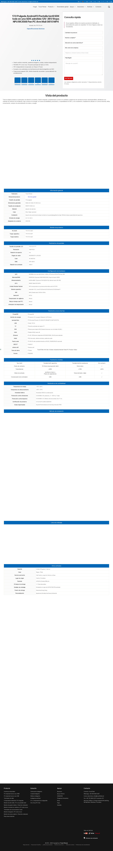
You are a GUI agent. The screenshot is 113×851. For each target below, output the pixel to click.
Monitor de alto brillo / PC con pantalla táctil (15, 802)
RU (111, 1)
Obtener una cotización (92, 838)
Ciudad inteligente (35, 793)
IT (103, 1)
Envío (58, 800)
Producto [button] (51, 7)
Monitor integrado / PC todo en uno (13, 812)
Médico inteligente (35, 796)
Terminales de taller (9, 798)
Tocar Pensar (42, 7)
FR (91, 1)
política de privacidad (47, 844)
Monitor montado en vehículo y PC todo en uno (16, 807)
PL (95, 1)
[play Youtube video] (56, 391)
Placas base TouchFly (36, 844)
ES (83, 1)
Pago (58, 802)
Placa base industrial (9, 816)
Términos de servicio (59, 844)
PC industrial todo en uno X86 (11, 796)
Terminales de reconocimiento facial (13, 809)
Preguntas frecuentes (62, 798)
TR (107, 1)
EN (78, 1)
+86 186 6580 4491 (12, 1)
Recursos (59, 791)
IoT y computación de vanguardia (38, 800)
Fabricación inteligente (36, 791)
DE (87, 1)
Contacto (98, 7)
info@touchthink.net (33, 1)
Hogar (35, 7)
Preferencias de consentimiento (83, 844)
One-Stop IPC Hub (35, 802)
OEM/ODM (60, 796)
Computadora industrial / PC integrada (13, 800)
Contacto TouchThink (89, 791)
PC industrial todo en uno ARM (11, 793)
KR (99, 1)
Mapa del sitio (26, 844)
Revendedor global (62, 7)
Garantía (59, 805)
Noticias (89, 7)
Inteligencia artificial (35, 798)
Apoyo (72, 7)
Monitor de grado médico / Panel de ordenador (16, 805)
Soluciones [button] (80, 7)
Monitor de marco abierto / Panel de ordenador (16, 814)
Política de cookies (70, 844)
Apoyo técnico (61, 793)
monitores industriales (9, 791)
